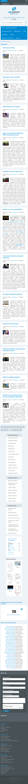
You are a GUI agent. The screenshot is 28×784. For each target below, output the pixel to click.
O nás (24, 31)
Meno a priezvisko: (6, 677)
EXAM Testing (4, 750)
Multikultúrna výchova (13, 515)
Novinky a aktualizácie (13, 438)
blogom (4, 227)
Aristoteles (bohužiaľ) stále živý (12, 294)
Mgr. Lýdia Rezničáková (10, 650)
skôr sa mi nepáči (11, 547)
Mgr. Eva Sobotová (10, 648)
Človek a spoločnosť (12, 490)
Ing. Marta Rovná (10, 630)
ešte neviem (10, 546)
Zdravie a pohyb (12, 501)
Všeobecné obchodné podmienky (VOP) (9, 740)
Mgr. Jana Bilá (10, 635)
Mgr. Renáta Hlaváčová (10, 645)
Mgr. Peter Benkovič (10, 639)
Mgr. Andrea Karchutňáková (10, 652)
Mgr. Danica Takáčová (10, 646)
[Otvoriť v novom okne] (14, 781)
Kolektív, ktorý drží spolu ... (11, 323)
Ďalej (19, 430)
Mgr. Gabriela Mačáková (10, 660)
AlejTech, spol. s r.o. (23, 779)
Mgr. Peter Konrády (10, 653)
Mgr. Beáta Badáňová (10, 643)
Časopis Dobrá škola (5, 736)
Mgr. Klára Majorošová (10, 649)
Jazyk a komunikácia (12, 480)
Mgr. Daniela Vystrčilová (10, 629)
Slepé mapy (11, 446)
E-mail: (4, 681)
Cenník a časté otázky (7, 38)
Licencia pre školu (6, 31)
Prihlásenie (4, 1)
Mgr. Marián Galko (10, 632)
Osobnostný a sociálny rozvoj (13, 521)
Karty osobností (11, 462)
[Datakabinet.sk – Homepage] (14, 10)
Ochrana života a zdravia (14, 518)
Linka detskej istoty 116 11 (7, 768)
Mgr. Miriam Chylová (10, 656)
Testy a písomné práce (13, 454)
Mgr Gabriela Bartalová (10, 662)
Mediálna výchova (12, 512)
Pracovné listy (11, 451)
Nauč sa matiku (4, 770)
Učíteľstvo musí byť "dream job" (13, 171)
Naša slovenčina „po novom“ (11, 106)
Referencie (4, 34)
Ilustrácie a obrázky (12, 467)
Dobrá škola (17, 31)
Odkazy (12, 34)
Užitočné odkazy (4, 737)
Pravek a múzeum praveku (7, 762)
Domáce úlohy (11, 470)
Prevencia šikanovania (6, 767)
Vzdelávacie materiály (6, 727)
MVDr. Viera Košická (10, 666)
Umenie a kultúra (12, 498)
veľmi (9, 542)
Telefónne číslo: (6, 686)
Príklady (2, 773)
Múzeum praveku (5, 751)
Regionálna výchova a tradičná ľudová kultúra (13, 525)
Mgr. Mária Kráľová (10, 642)
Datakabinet (3, 41)
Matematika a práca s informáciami (12, 484)
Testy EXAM (10, 457)
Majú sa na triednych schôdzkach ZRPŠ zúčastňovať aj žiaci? (13, 134)
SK (26, 1)
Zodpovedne (3, 771)
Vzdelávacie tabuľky (12, 440)
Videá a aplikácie (12, 443)
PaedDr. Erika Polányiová (10, 636)
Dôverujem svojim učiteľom (11, 77)
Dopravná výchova (12, 533)
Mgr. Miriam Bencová (10, 665)
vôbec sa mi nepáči (11, 549)
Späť (3, 427)
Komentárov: (15, 50)
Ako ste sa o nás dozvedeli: (8, 690)
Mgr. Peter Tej (10, 658)
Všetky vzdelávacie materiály (9, 28)
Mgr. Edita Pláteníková (10, 628)
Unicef (2, 747)
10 (7, 430)
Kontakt (18, 38)
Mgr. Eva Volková (10, 668)
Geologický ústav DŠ (5, 748)
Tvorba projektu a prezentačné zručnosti (13, 529)
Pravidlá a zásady (5, 760)
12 (12, 430)
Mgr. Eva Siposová (10, 626)
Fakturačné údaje (5, 730)
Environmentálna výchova (12, 509)
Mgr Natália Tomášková (10, 633)
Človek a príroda (12, 487)
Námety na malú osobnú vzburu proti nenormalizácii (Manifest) (13, 396)
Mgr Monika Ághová (10, 659)
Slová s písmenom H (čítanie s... (14, 614)
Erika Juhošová (10, 655)
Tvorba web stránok (5, 779)
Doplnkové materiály (13, 473)
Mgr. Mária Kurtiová (10, 663)
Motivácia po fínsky (9, 48)
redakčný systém (13, 779)
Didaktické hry (11, 448)
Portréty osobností (12, 465)
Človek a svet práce (12, 495)
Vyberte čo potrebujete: (7, 694)
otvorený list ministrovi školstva (16, 221)
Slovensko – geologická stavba (7, 759)
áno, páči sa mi (10, 544)
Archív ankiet (10, 554)
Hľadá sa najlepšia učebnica (11, 377)
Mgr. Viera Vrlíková (10, 638)
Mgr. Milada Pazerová (10, 640)
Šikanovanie (3, 758)
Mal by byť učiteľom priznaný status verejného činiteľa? (14, 349)
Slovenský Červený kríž (6, 745)
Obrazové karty (11, 459)
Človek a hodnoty (12, 493)
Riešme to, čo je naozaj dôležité (12, 209)
